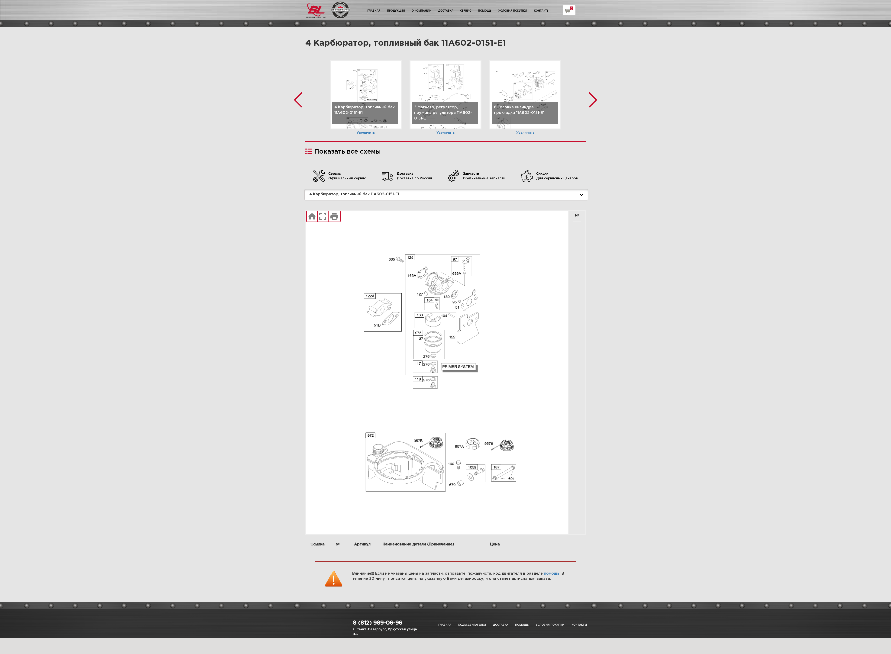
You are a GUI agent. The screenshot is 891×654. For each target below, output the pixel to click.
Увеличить (366, 132)
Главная (373, 11)
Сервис (465, 11)
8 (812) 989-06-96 (377, 622)
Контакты (541, 11)
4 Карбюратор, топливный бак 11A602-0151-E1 (354, 194)
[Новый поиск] (312, 216)
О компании (422, 11)
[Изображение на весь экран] (323, 216)
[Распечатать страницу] (334, 216)
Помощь (485, 11)
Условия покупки (512, 11)
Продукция (396, 11)
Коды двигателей (472, 625)
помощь (551, 573)
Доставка (445, 11)
